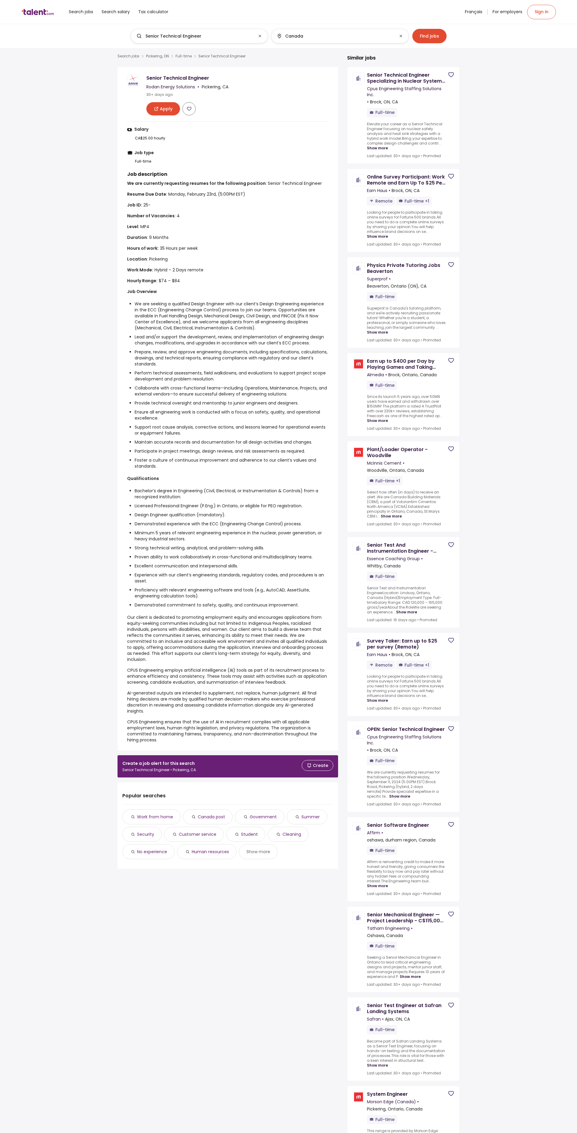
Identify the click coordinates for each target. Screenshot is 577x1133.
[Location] (334, 36)
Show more (258, 852)
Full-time (184, 56)
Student (249, 834)
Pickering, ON (157, 56)
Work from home (155, 817)
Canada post (211, 817)
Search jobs (128, 56)
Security (145, 834)
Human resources (210, 852)
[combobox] (198, 36)
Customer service (197, 834)
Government (263, 817)
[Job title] (194, 36)
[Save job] (189, 108)
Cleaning (291, 834)
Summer (310, 817)
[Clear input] (260, 36)
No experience (152, 852)
